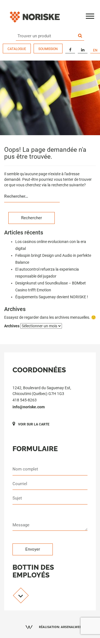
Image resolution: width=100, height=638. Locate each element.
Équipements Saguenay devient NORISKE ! (51, 297)
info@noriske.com (28, 407)
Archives (11, 326)
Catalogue (17, 49)
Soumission (48, 49)
